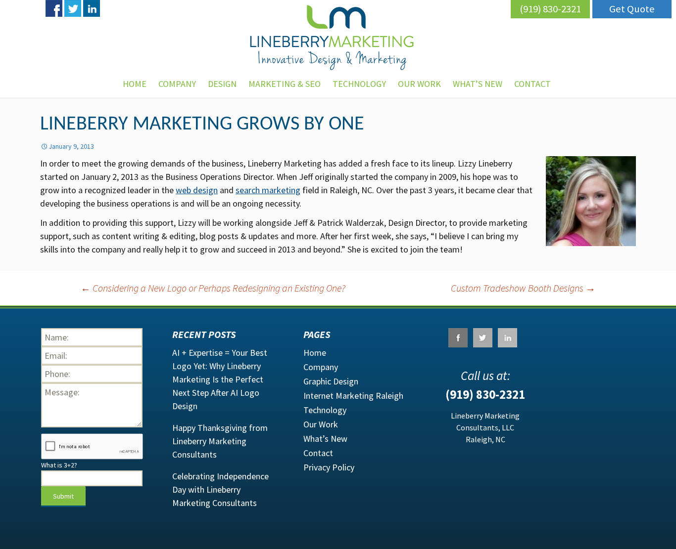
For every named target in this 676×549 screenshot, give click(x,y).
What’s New (477, 83)
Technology (359, 83)
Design (222, 83)
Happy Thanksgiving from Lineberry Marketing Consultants (220, 441)
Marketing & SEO (284, 83)
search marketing (268, 190)
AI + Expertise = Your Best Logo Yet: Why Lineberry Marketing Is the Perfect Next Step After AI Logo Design (219, 379)
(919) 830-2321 (550, 8)
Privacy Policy (328, 467)
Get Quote (632, 8)
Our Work (419, 83)
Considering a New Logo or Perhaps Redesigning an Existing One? (213, 288)
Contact (318, 453)
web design (197, 190)
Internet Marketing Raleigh (353, 395)
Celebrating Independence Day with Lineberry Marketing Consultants (220, 489)
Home (134, 83)
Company (177, 83)
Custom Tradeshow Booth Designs (523, 288)
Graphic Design (330, 381)
